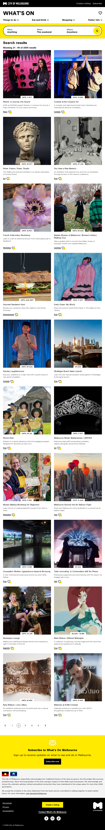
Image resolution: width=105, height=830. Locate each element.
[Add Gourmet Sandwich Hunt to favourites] (16, 314)
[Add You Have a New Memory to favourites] (60, 178)
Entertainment (8, 314)
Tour (55, 515)
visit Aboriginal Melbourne (36, 793)
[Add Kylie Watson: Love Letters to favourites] (9, 715)
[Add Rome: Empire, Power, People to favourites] (8, 178)
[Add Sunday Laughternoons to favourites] (12, 381)
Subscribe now (52, 762)
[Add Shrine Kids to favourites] (9, 448)
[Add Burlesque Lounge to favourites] (12, 648)
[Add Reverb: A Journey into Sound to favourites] (10, 112)
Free (55, 178)
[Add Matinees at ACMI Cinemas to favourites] (60, 715)
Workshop (7, 248)
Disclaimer (7, 803)
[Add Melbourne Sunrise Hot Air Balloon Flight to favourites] (60, 514)
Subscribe (97, 3)
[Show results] (97, 31)
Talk (55, 581)
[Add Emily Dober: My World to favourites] (60, 314)
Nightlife (6, 648)
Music (5, 112)
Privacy (6, 807)
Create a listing (83, 3)
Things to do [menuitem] (9, 20)
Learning (57, 248)
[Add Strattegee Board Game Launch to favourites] (60, 381)
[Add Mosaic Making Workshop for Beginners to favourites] (13, 514)
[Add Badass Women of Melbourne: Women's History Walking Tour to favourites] (63, 248)
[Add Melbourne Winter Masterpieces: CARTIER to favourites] (59, 448)
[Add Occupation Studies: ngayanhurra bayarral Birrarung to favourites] (9, 581)
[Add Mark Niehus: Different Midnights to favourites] (60, 648)
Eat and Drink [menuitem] (39, 20)
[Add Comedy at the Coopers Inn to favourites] (63, 112)
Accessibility (8, 811)
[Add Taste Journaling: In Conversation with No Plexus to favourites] (60, 581)
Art (4, 178)
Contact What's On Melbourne (52, 812)
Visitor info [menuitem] (94, 20)
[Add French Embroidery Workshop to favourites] (13, 248)
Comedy (57, 112)
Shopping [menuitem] (67, 20)
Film (55, 715)
